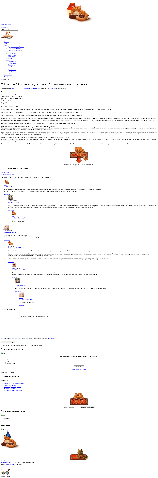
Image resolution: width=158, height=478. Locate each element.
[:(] (8, 338)
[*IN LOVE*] (30, 338)
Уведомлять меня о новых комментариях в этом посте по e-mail (22, 345)
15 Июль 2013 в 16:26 (18, 269)
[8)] (5, 338)
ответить (7, 194)
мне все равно (11, 363)
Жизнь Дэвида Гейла (7, 174)
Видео (6, 45)
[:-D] (17, 338)
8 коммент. (50, 88)
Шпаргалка (10, 464)
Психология (12, 53)
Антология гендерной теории (13, 390)
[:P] (13, 338)
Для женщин (12, 70)
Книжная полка (9, 52)
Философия (11, 56)
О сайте (6, 76)
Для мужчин (12, 71)
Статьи (6, 60)
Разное (10, 58)
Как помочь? (8, 75)
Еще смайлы (51, 338)
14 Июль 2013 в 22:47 (18, 218)
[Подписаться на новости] (79, 404)
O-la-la (12, 88)
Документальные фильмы (16, 47)
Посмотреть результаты (79, 369)
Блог (5, 43)
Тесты (6, 68)
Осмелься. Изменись (10, 388)
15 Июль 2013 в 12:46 (14, 248)
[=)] (2, 338)
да (7, 359)
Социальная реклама (14, 48)
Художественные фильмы (16, 50)
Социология (12, 55)
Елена (6, 230)
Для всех (11, 73)
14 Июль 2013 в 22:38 (14, 202)
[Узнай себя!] (10, 448)
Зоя (5, 185)
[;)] (11, 338)
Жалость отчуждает (10, 385)
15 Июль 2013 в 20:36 (22, 285)
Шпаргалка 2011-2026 (7, 462)
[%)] (37, 338)
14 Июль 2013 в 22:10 (11, 186)
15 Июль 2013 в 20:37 (25, 299)
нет (8, 361)
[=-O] (21, 338)
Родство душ (5, 172)
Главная (6, 42)
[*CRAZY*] (43, 338)
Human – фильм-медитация (12, 387)
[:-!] (24, 338)
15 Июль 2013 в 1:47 (10, 232)
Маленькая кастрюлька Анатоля (14, 383)
